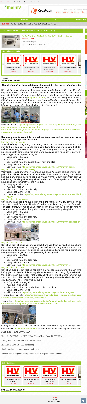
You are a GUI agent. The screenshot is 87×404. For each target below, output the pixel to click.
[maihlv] (13, 7)
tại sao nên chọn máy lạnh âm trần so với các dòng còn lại (28, 31)
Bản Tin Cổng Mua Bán (32, 2)
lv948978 (24, 20)
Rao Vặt (17, 2)
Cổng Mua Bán (5, 2)
